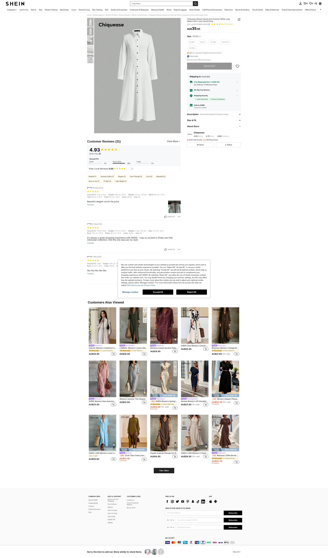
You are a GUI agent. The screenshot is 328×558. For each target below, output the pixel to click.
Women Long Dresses (139, 15)
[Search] (195, 3)
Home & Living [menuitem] (84, 10)
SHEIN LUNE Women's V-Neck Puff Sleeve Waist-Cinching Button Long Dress (194, 453)
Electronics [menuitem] (229, 10)
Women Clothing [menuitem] (51, 10)
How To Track (112, 513)
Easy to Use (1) (94, 181)
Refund (110, 507)
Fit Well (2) (107, 181)
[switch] (131, 168)
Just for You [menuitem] (24, 10)
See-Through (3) (136, 176)
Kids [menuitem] (106, 10)
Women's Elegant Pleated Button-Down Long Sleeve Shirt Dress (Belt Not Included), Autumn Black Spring (225, 399)
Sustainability (93, 503)
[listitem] (102, 331)
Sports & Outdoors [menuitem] (242, 10)
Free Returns (112, 504)
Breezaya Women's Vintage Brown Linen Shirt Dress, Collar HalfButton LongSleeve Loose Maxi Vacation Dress (225, 348)
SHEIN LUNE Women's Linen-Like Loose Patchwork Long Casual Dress (102, 453)
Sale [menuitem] (40, 10)
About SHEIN (93, 500)
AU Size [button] (195, 36)
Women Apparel (98, 15)
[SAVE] (237, 66)
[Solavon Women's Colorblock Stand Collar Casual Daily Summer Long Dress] (102, 325)
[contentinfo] (203, 542)
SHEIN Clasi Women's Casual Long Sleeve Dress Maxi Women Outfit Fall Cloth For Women (194, 346)
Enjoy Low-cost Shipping (113, 500)
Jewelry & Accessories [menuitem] (119, 10)
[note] (164, 395)
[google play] (215, 503)
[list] (185, 501)
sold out (209, 66)
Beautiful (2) (161, 176)
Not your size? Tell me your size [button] (198, 60)
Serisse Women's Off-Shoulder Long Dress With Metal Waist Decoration (194, 401)
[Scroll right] (320, 9)
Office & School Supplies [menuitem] (314, 10)
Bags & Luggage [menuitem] (180, 10)
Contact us (130, 500)
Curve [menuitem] (73, 10)
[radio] (192, 42)
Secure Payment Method (132, 504)
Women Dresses (124, 15)
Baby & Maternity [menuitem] (272, 10)
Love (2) (149, 176)
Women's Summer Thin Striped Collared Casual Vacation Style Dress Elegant (133, 399)
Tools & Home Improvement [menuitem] (292, 10)
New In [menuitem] (33, 10)
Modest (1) (92, 176)
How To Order (112, 510)
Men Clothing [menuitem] (97, 10)
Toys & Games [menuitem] (257, 10)
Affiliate (110, 523)
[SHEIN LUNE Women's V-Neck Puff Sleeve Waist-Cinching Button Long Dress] (194, 433)
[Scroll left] (317, 9)
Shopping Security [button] (201, 96)
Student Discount (94, 509)
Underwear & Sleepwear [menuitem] (139, 10)
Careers (91, 506)
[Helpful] (165, 216)
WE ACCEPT (170, 538)
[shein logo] (15, 3)
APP (210, 496)
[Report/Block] (179, 216)
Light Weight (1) (120, 181)
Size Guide (111, 516)
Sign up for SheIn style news (178, 508)
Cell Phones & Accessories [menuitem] (212, 10)
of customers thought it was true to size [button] (205, 53)
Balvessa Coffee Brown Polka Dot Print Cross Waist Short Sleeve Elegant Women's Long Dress (225, 455)
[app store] (210, 503)
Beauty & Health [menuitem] (157, 10)
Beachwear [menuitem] (64, 10)
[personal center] (300, 3)
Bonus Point (131, 508)
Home (89, 15)
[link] (305, 3)
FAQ (89, 512)
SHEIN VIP (111, 520)
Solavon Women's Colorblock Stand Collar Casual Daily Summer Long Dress (102, 348)
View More (164, 470)
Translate (90, 205)
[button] (315, 3)
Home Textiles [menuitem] (194, 10)
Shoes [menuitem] (169, 10)
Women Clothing (111, 15)
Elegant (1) (122, 176)
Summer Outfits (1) (107, 176)
